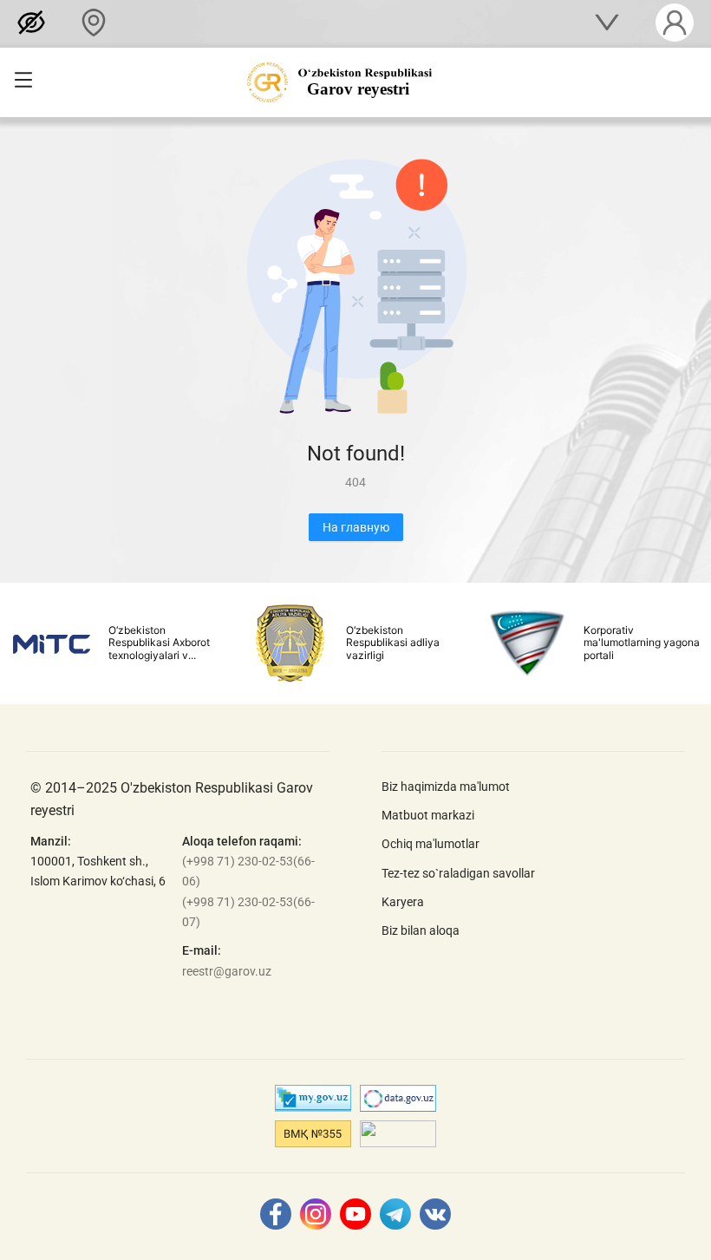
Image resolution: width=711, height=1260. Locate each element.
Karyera (403, 902)
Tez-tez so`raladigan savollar (458, 873)
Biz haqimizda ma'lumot (446, 786)
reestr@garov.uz (226, 971)
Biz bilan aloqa (421, 930)
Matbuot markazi (428, 815)
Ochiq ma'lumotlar (430, 844)
